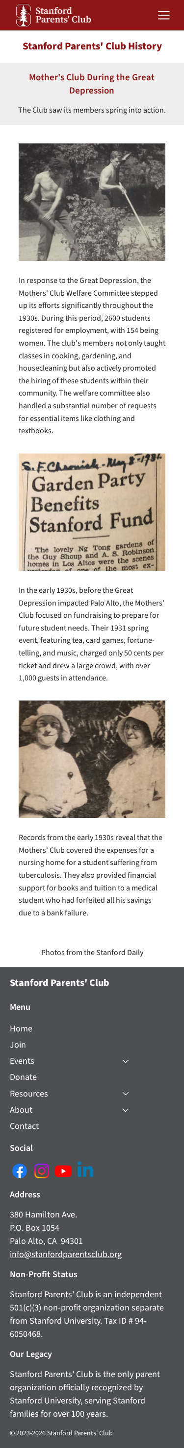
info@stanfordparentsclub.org (66, 1254)
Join (18, 1045)
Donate (23, 1077)
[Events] (126, 1061)
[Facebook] (19, 1171)
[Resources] (126, 1094)
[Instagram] (42, 1171)
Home (21, 1029)
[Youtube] (63, 1171)
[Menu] (165, 15)
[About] (126, 1110)
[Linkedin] (85, 1171)
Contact (24, 1126)
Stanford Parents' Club (59, 983)
